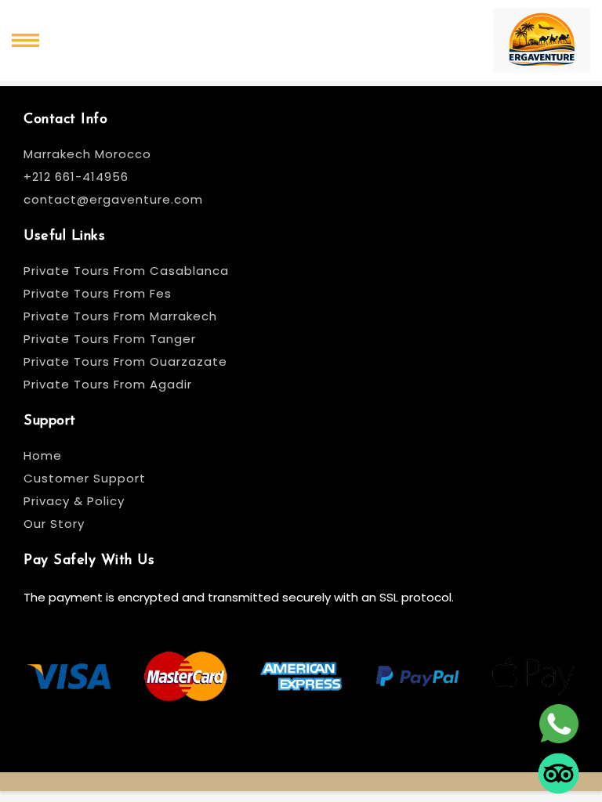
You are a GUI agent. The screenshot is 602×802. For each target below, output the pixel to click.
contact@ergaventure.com (113, 199)
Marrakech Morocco (87, 154)
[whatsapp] (558, 717)
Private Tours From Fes (98, 293)
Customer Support (85, 478)
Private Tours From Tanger (110, 339)
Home (43, 455)
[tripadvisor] (558, 767)
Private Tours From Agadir (108, 384)
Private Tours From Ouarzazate (125, 361)
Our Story (54, 523)
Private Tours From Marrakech (120, 316)
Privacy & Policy (74, 501)
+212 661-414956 (76, 176)
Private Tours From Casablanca (128, 270)
